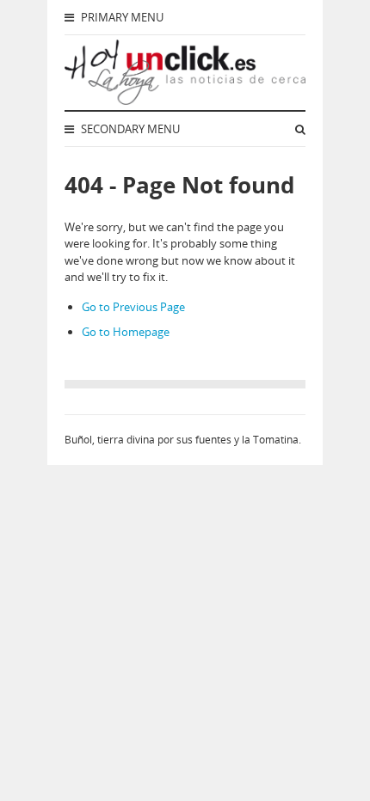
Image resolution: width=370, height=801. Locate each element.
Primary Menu (120, 17)
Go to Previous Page (133, 307)
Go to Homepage (126, 331)
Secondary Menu (129, 129)
